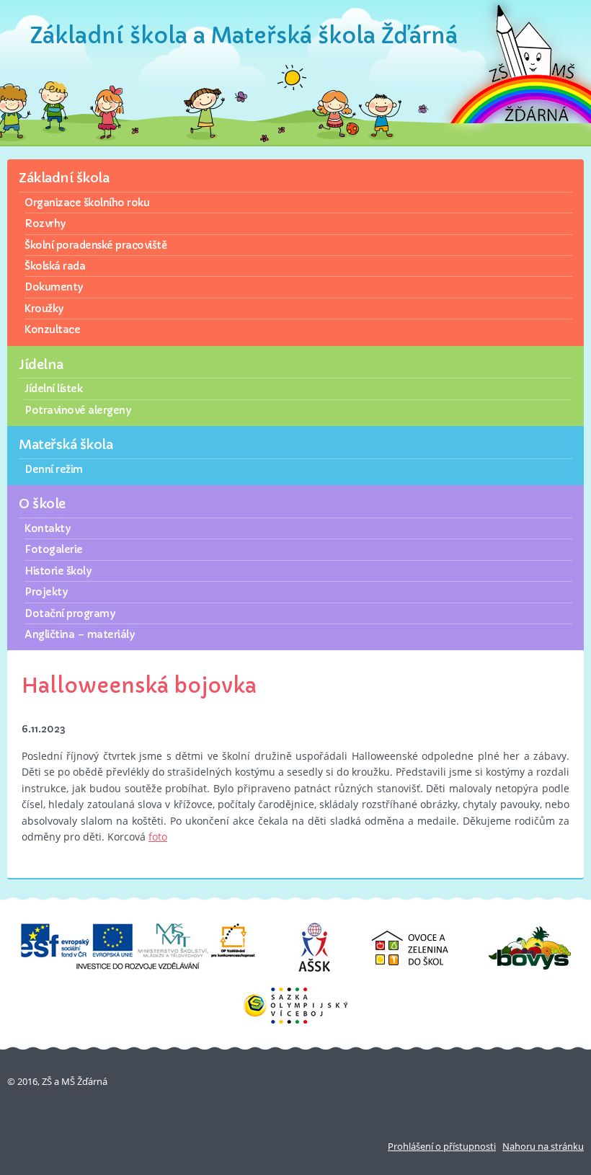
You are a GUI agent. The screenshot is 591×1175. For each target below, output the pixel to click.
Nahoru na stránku (543, 1146)
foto (157, 836)
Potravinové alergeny (77, 410)
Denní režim (54, 469)
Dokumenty (54, 286)
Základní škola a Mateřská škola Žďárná (244, 35)
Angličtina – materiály (79, 634)
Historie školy (58, 570)
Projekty (46, 591)
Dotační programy (70, 613)
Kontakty (47, 528)
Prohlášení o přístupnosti (442, 1146)
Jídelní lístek (53, 388)
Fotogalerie (54, 549)
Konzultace (52, 329)
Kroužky (44, 308)
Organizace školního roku (87, 202)
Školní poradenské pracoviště (95, 245)
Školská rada (55, 266)
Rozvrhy (45, 223)
